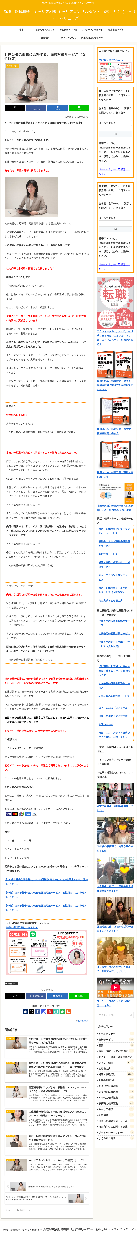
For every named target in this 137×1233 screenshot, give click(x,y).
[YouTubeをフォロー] (50, 1011)
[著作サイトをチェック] (25, 1011)
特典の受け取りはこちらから (22, 927)
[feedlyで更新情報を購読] (62, 1011)
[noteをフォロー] (56, 1011)
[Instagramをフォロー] (43, 1011)
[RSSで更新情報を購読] (68, 1011)
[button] (131, 1014)
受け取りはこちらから (111, 60)
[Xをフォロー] (31, 1011)
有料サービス (12, 984)
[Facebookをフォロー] (37, 1011)
